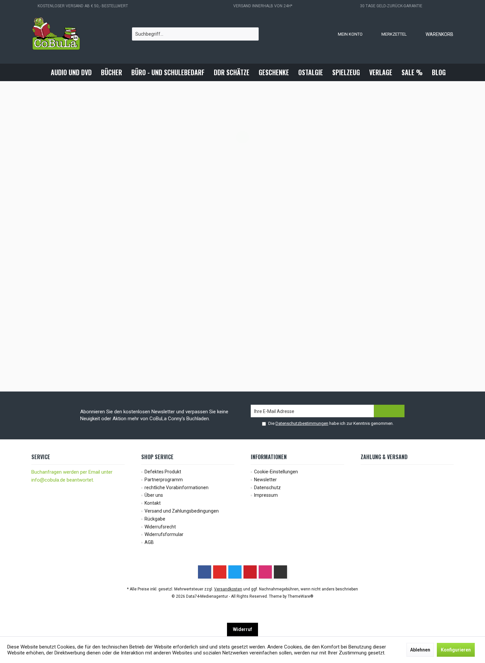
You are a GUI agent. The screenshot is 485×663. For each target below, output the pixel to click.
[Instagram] (265, 572)
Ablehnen (420, 649)
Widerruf (242, 629)
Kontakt (153, 503)
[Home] (40, 72)
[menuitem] (433, 34)
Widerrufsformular (164, 534)
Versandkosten (228, 589)
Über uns (154, 495)
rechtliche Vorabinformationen (177, 487)
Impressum (266, 495)
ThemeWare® (300, 596)
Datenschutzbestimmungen (301, 423)
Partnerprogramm (164, 479)
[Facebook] (204, 572)
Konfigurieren (456, 649)
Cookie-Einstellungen (276, 471)
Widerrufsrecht (160, 526)
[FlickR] (280, 572)
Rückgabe (155, 518)
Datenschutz (267, 487)
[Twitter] (235, 572)
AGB (149, 542)
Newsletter (265, 479)
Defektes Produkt (163, 471)
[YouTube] (219, 572)
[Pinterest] (250, 572)
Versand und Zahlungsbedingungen (182, 511)
